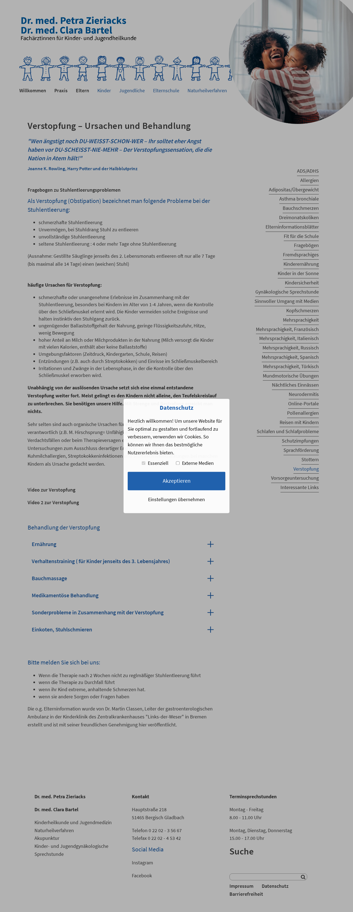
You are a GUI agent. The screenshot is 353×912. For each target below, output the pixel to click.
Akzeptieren (177, 481)
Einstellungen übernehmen (176, 499)
